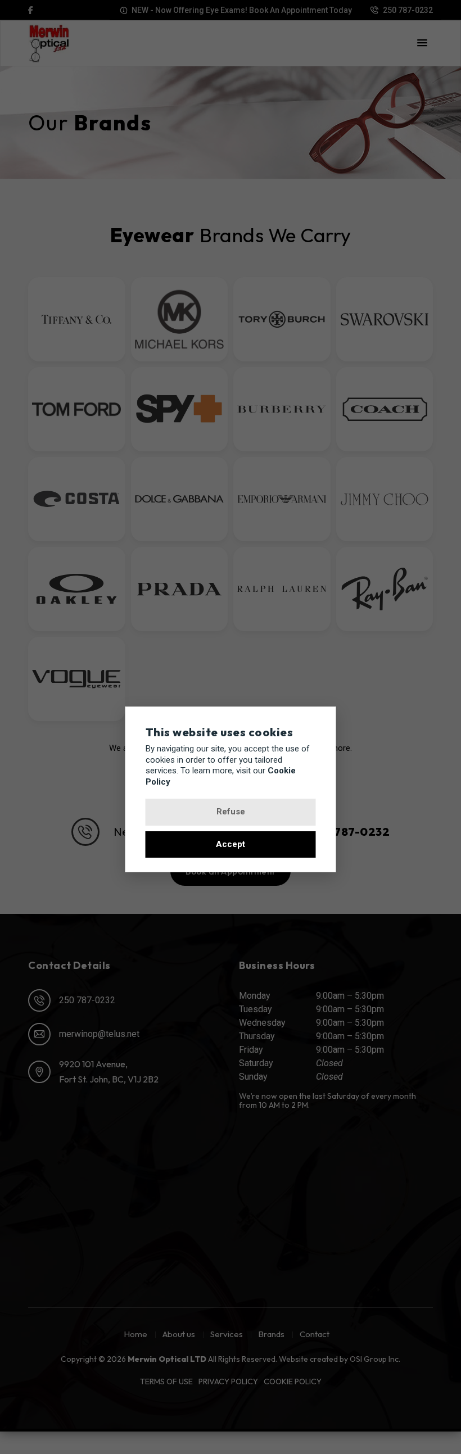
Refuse (230, 812)
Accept (230, 844)
